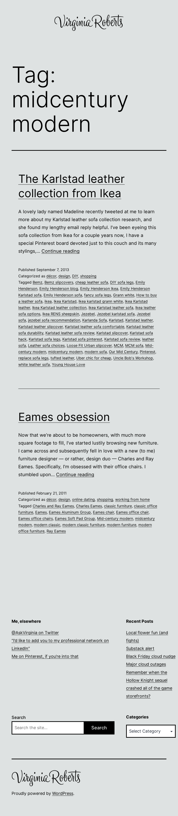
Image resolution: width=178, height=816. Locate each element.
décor (51, 276)
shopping (88, 276)
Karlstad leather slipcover (40, 326)
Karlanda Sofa (94, 320)
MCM (118, 345)
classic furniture (118, 506)
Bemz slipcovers (58, 282)
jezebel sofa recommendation (54, 320)
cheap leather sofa (91, 282)
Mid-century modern (115, 518)
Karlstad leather (139, 320)
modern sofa (96, 351)
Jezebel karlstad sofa (116, 313)
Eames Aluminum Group (70, 512)
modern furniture (121, 524)
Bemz (37, 282)
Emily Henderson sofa (63, 295)
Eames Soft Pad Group (75, 518)
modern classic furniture (83, 524)
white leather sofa (34, 364)
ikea (48, 301)
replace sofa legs (33, 358)
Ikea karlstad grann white (101, 301)
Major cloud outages (146, 664)
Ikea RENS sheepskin (60, 313)
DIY (75, 276)
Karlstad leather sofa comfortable (94, 326)
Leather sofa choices (46, 345)
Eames (41, 512)
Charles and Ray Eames (53, 506)
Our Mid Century (123, 351)
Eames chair (103, 512)
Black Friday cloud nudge (150, 656)
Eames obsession (64, 417)
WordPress (62, 793)
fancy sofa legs (97, 295)
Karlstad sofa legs (44, 339)
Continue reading (60, 251)
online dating (83, 499)
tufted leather (62, 358)
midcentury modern (65, 351)
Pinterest (147, 351)
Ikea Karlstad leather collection (59, 307)
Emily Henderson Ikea (99, 288)
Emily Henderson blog (58, 288)
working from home (132, 499)
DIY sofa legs (122, 282)
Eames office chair (132, 512)
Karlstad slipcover (112, 333)
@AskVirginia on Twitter (35, 632)
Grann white (123, 295)
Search (19, 717)
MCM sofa (134, 345)
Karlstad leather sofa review (69, 333)
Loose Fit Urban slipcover (89, 345)
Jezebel (88, 313)
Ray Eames (56, 531)
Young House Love (68, 364)
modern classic (47, 524)
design (64, 276)
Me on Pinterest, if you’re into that (45, 656)
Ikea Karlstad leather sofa (111, 307)
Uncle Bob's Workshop (133, 358)
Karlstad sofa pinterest (82, 339)
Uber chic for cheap (93, 358)
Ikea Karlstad (65, 301)
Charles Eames (89, 506)
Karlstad (116, 320)
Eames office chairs (35, 518)
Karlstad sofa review (122, 339)
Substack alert (140, 648)
